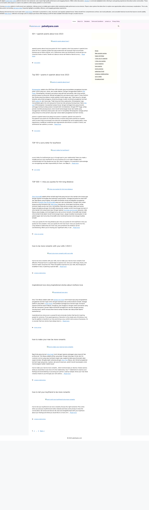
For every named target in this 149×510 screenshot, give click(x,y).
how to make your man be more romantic (49, 339)
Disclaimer (87, 21)
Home (74, 21)
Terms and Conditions (97, 21)
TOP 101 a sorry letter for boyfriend (46, 143)
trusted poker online (10, 1)
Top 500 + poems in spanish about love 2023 (50, 75)
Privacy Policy (116, 21)
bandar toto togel (59, 299)
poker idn (38, 101)
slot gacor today (18, 8)
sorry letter (37, 169)
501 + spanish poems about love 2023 (47, 34)
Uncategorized (99, 79)
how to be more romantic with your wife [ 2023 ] (52, 246)
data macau (8, 13)
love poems (37, 62)
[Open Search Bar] (118, 26)
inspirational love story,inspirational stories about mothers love (57, 285)
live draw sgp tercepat (70, 210)
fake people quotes (101, 53)
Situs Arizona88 (37, 196)
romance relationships (40, 273)
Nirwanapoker (36, 89)
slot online (7, 6)
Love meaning (99, 63)
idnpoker (87, 1)
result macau (28, 11)
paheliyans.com (50, 26)
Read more (57, 124)
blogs (96, 51)
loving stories (37, 327)
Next (42, 431)
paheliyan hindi (99, 71)
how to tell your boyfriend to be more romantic (51, 392)
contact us (108, 21)
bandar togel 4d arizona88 (47, 202)
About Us (80, 21)
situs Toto (65, 360)
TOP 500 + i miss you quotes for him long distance (52, 182)
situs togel (50, 354)
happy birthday (99, 56)
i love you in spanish (101, 58)
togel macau (49, 303)
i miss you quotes (38, 234)
